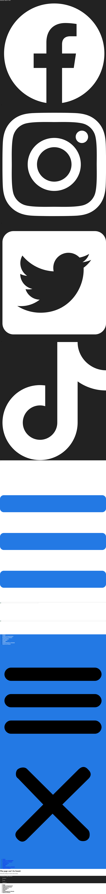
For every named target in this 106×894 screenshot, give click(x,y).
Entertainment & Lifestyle (8, 642)
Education (4, 640)
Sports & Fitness (6, 644)
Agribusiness (5, 638)
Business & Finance (7, 637)
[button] (53, 752)
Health (4, 641)
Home (3, 635)
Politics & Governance (7, 636)
